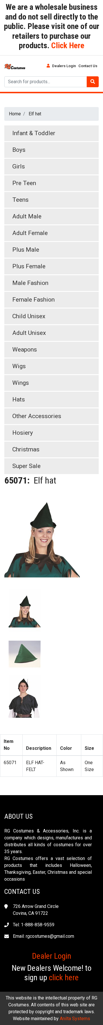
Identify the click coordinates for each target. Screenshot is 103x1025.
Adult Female (30, 233)
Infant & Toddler (33, 133)
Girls (18, 166)
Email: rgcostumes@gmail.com (43, 936)
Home (15, 114)
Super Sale (26, 466)
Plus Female (28, 266)
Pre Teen (24, 183)
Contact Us (87, 66)
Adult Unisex (29, 332)
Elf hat (35, 114)
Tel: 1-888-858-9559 (33, 924)
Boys (18, 149)
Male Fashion (30, 282)
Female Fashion (33, 299)
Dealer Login (51, 956)
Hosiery (22, 432)
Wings (20, 382)
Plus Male (25, 249)
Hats (18, 399)
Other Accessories (36, 416)
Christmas (25, 449)
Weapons (24, 349)
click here (64, 977)
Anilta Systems (75, 1018)
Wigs (19, 366)
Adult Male (26, 216)
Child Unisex (28, 316)
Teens (20, 199)
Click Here (66, 45)
